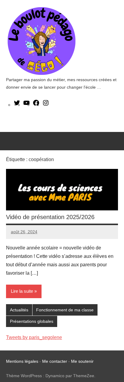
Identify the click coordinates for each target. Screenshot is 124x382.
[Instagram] (45, 104)
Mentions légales (22, 361)
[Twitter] (16, 104)
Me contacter (55, 361)
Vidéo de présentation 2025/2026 (50, 217)
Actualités (19, 309)
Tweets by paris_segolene (34, 337)
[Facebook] (36, 104)
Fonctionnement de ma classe (65, 309)
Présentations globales (31, 321)
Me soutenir (82, 361)
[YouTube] (26, 104)
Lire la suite (22, 291)
